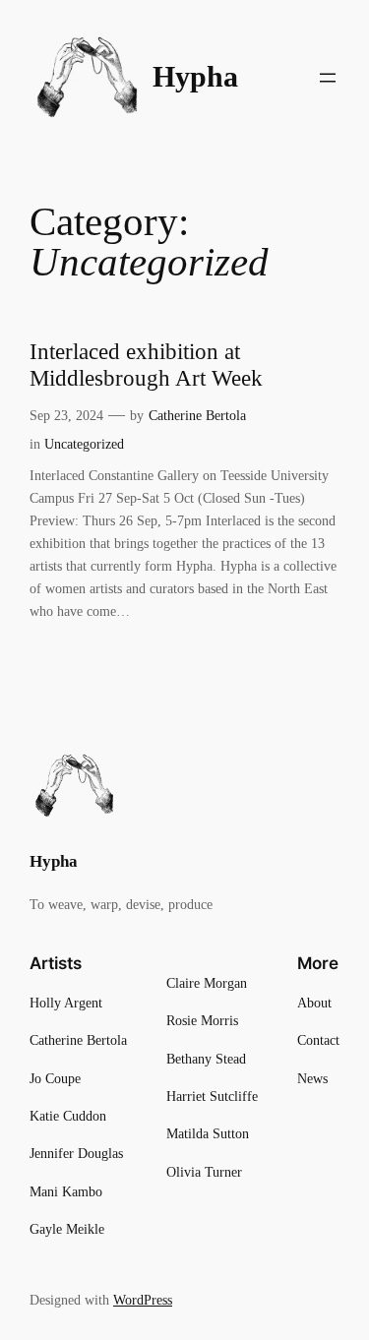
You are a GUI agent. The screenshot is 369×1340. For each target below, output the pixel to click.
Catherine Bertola (197, 415)
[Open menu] (327, 78)
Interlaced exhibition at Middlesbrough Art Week (146, 365)
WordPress (142, 1300)
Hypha (195, 76)
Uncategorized (84, 444)
